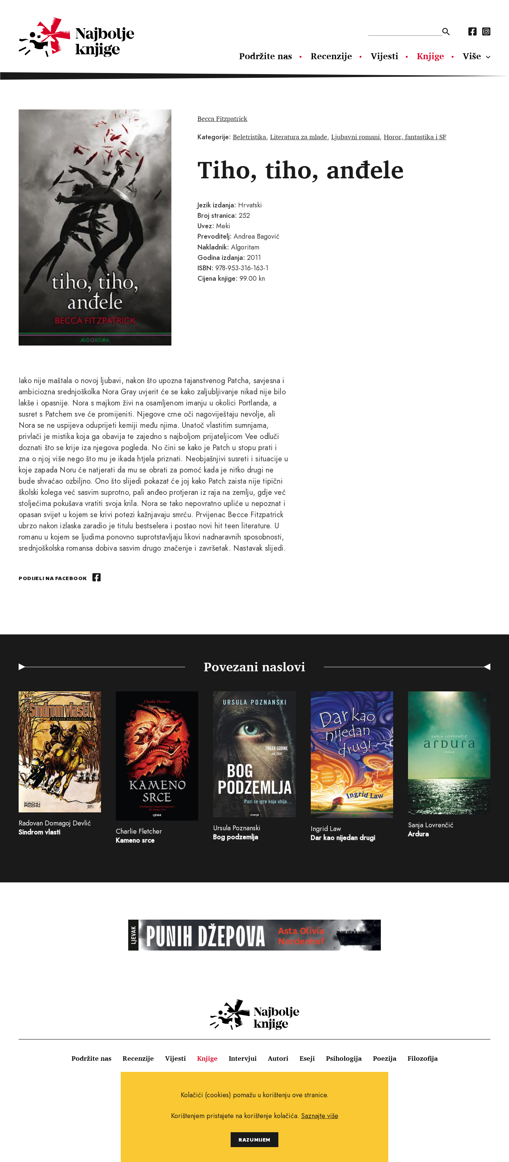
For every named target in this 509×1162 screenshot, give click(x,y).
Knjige (430, 56)
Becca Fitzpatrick (222, 118)
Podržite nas (265, 56)
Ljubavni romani (355, 136)
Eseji (307, 1058)
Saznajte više (319, 1116)
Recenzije (331, 56)
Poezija (384, 1058)
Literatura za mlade (298, 136)
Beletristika (249, 136)
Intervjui (243, 1058)
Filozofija (423, 1058)
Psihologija (344, 1058)
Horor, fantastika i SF (415, 136)
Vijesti (384, 56)
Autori (278, 1058)
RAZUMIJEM (254, 1139)
